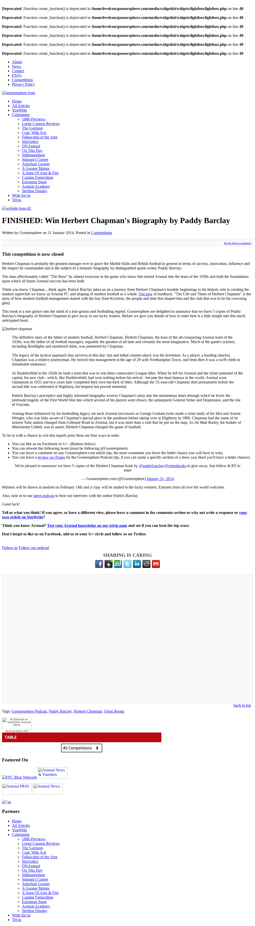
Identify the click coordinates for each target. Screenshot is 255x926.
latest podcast (43, 496)
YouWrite (19, 110)
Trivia (16, 200)
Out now (146, 294)
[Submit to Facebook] (99, 564)
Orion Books (114, 711)
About (17, 62)
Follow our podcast (34, 548)
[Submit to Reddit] (146, 564)
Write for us (21, 195)
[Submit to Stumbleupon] (118, 564)
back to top (242, 705)
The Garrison (32, 128)
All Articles (21, 106)
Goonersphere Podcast (29, 711)
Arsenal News (13, 731)
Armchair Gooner (36, 164)
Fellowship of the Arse (40, 137)
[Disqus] (127, 638)
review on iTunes (51, 457)
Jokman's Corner (35, 159)
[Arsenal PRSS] (17, 793)
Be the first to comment (237, 243)
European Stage (34, 182)
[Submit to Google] (109, 564)
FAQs (16, 75)
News (16, 66)
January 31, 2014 (160, 479)
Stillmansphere (33, 155)
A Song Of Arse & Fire (40, 173)
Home (17, 101)
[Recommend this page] (156, 564)
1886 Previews (33, 119)
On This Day (32, 150)
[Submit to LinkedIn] (137, 564)
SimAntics (30, 141)
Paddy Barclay (60, 711)
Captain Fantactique (37, 177)
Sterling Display (34, 191)
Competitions (22, 80)
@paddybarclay (151, 466)
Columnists (21, 115)
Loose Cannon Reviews (41, 124)
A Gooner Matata (35, 168)
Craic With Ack (34, 132)
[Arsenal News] (48, 793)
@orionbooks (175, 466)
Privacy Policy (23, 84)
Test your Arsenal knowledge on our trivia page (87, 525)
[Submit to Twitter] (127, 564)
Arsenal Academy (36, 186)
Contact (18, 71)
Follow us (10, 548)
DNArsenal (31, 146)
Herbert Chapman (88, 711)
